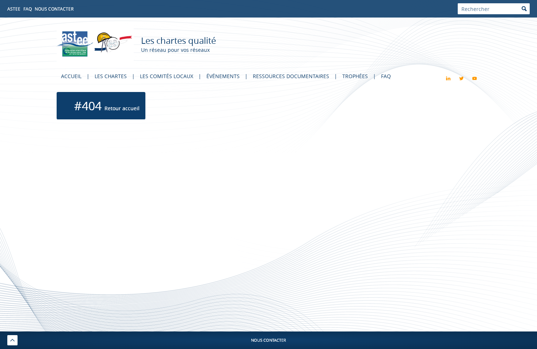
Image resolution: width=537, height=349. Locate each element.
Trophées (355, 76)
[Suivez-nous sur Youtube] (474, 78)
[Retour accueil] (95, 44)
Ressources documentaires (291, 76)
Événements (223, 76)
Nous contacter (54, 9)
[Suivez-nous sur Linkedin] (448, 78)
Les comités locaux (166, 76)
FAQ (27, 9)
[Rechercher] (524, 8)
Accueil (71, 76)
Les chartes (111, 76)
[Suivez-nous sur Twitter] (461, 78)
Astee (13, 9)
